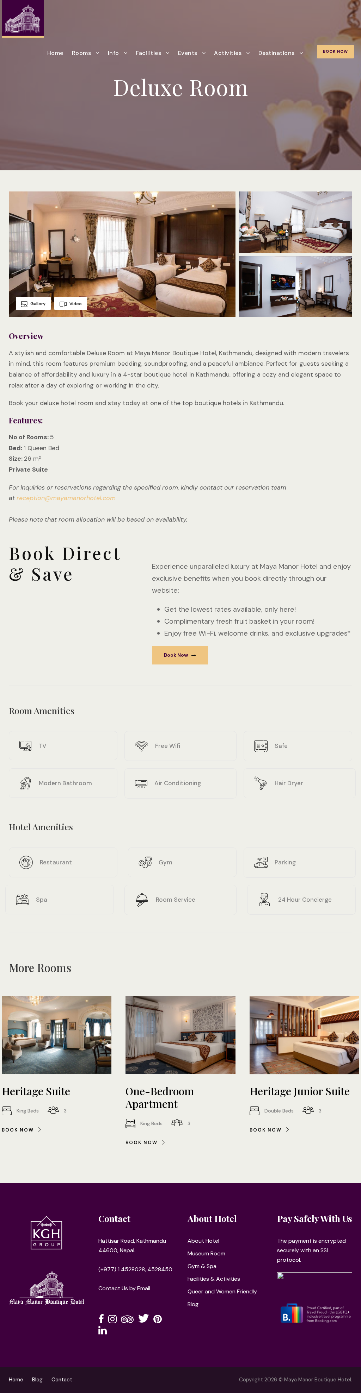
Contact (61, 1379)
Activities (227, 53)
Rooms (81, 53)
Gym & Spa (202, 1266)
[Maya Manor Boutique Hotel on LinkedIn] (102, 1332)
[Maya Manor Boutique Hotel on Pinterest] (157, 1320)
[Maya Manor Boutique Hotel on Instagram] (112, 1320)
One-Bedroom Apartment (160, 1097)
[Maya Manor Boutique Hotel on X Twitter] (143, 1320)
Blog (193, 1304)
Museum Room (206, 1253)
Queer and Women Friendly (222, 1291)
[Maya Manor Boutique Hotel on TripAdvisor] (127, 1320)
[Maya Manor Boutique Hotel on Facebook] (101, 1320)
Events (187, 53)
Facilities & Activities (214, 1278)
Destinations (276, 53)
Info (113, 53)
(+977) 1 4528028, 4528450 (135, 1269)
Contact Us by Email (124, 1288)
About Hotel (203, 1240)
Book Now (335, 51)
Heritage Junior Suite (300, 1091)
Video (75, 304)
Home (55, 53)
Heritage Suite (36, 1091)
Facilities (148, 53)
